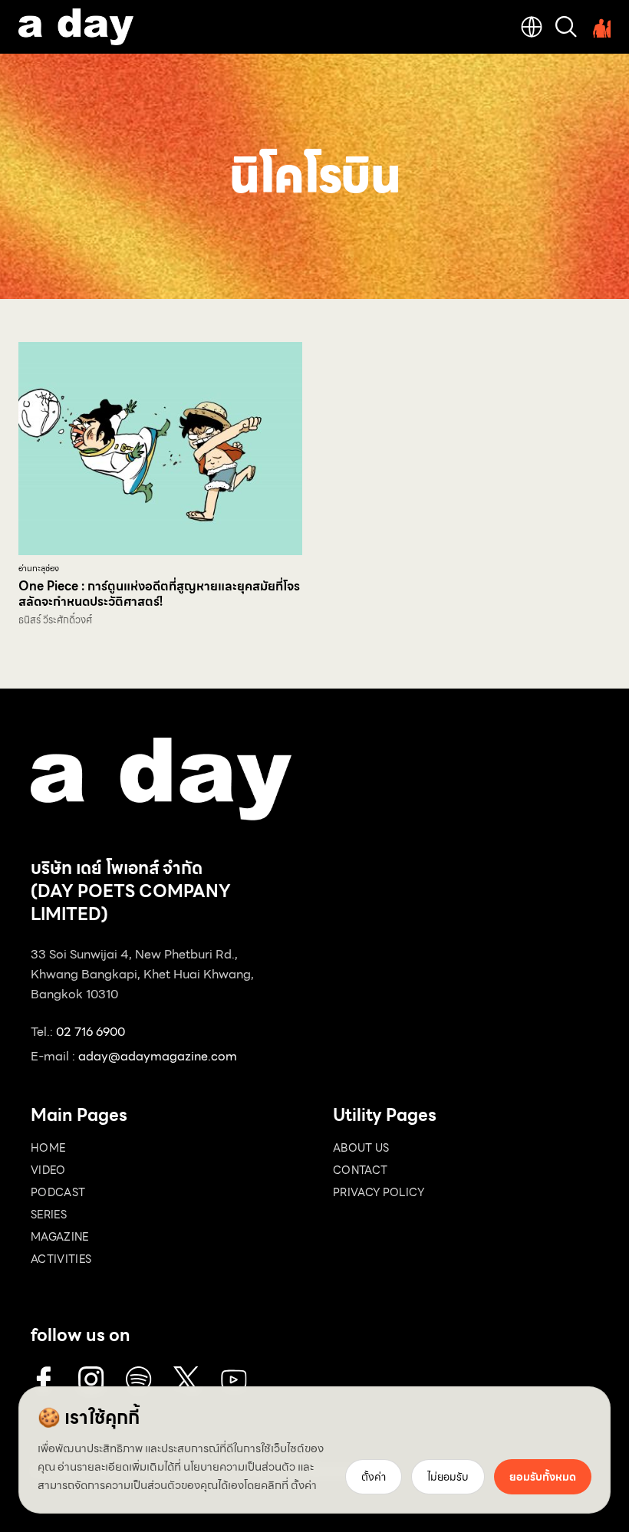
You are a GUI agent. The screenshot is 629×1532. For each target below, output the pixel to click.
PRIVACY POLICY (378, 1192)
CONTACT (360, 1170)
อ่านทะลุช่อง (38, 568)
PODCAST (58, 1192)
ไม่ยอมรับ (448, 1476)
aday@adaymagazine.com (157, 1056)
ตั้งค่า (304, 1485)
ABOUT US (361, 1147)
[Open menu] (600, 27)
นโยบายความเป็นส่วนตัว (239, 1467)
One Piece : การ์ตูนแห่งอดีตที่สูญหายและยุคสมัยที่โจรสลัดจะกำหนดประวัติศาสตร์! (159, 594)
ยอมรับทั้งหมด (542, 1476)
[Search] (566, 27)
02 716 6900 (90, 1031)
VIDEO (48, 1170)
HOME (48, 1147)
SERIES (49, 1214)
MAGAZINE (60, 1236)
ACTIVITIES (61, 1259)
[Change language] (531, 26)
